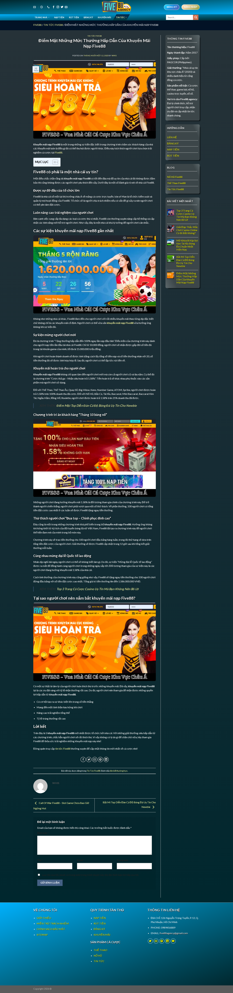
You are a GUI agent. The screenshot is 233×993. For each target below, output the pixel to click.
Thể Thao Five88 (176, 183)
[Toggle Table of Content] (53, 162)
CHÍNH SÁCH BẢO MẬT (51, 928)
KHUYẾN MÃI (104, 17)
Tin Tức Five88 (53, 24)
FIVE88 (37, 24)
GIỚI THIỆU (44, 917)
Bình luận (43, 833)
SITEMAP (42, 934)
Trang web (122, 860)
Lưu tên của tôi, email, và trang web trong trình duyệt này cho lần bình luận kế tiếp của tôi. (90, 875)
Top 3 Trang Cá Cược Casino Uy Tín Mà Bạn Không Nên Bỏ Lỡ (98, 589)
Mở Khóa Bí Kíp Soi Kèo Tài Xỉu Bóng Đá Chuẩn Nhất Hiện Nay (187, 245)
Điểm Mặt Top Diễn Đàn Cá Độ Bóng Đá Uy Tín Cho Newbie (97, 405)
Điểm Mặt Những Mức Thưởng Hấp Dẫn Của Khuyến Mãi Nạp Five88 (186, 278)
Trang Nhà (41, 17)
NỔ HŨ (98, 955)
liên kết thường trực (118, 771)
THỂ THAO (100, 950)
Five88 (58, 152)
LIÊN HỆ (172, 137)
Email (80, 860)
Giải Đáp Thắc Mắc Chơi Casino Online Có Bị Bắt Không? (187, 230)
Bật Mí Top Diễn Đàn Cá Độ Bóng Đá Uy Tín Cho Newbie (185, 261)
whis (114, 55)
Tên (40, 860)
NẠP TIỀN (59, 17)
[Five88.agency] (116, 7)
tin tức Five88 (63, 748)
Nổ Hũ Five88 (174, 176)
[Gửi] (195, 17)
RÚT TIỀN (74, 17)
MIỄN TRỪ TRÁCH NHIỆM (53, 923)
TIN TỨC (120, 17)
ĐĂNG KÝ (88, 17)
